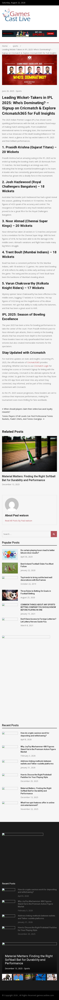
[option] (29, 461)
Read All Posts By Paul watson (18, 520)
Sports (19, 91)
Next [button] (55, 464)
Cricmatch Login (41, 366)
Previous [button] (4, 464)
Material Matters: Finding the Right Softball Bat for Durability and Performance (36, 791)
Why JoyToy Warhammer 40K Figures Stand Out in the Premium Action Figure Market (38, 749)
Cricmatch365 (33, 362)
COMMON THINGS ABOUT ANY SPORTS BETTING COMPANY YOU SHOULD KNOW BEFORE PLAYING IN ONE (38, 607)
